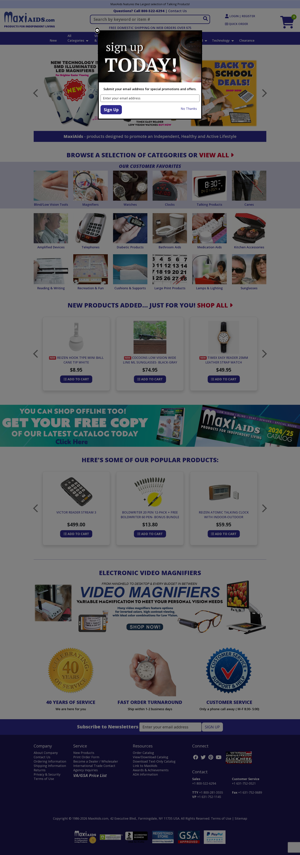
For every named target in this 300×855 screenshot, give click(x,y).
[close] (97, 30)
